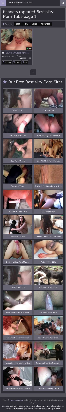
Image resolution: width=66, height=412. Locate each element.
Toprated (45, 24)
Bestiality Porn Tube (20, 2)
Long (34, 24)
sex (25, 62)
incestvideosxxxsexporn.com (19, 408)
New (26, 24)
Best (18, 24)
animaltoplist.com (55, 406)
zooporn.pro (25, 406)
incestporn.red (53, 408)
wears (17, 62)
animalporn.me (38, 406)
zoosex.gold (40, 408)
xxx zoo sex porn (10, 406)
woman (7, 62)
